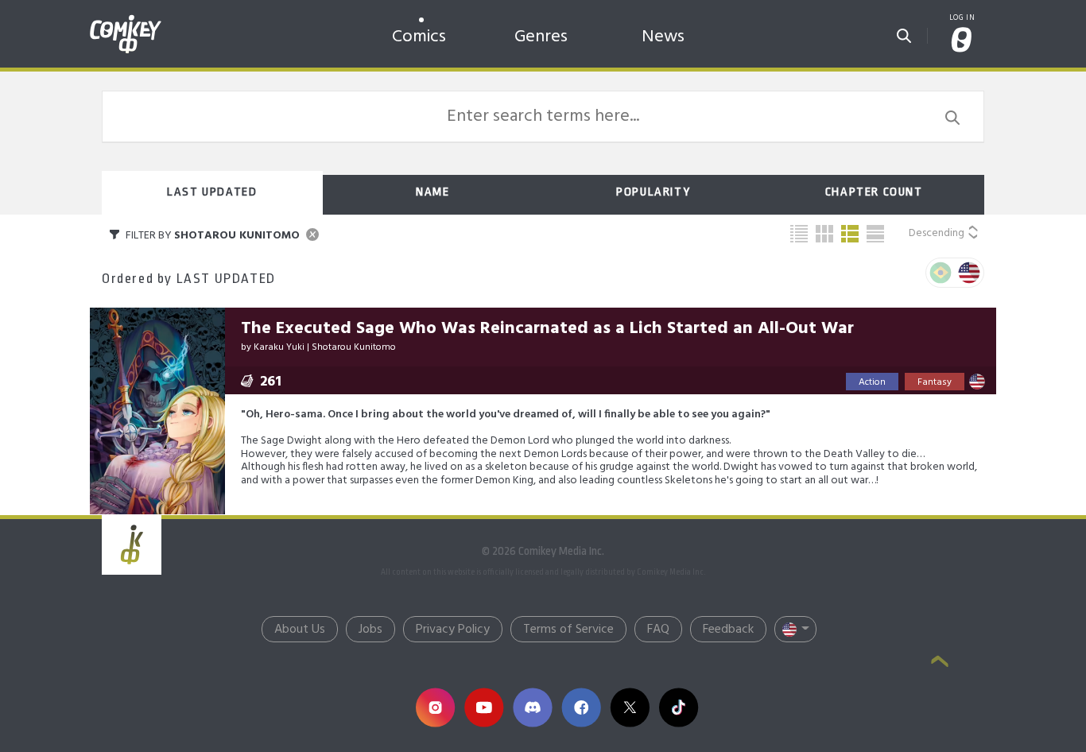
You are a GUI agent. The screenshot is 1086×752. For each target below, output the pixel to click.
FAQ (658, 629)
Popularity (653, 192)
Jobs (370, 629)
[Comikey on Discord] (532, 707)
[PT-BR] (940, 273)
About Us (299, 629)
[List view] (850, 233)
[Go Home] (125, 19)
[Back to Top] (940, 663)
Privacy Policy (453, 629)
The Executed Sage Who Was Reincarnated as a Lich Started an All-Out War (547, 329)
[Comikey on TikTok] (678, 707)
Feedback (728, 629)
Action (872, 382)
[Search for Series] (904, 31)
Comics (419, 37)
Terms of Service (568, 629)
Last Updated (212, 192)
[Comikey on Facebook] (580, 707)
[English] (969, 273)
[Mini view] (799, 233)
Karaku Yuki (279, 347)
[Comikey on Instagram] (435, 707)
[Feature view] (875, 233)
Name (432, 192)
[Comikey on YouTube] (483, 707)
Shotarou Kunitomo (354, 347)
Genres (541, 37)
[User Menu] (962, 41)
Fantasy (934, 382)
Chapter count (874, 192)
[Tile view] (824, 233)
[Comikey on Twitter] (629, 707)
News (663, 37)
